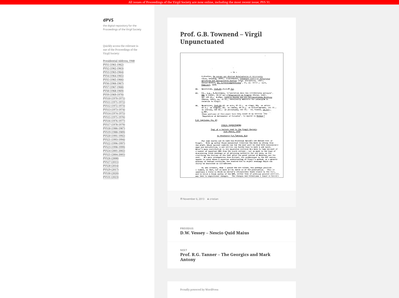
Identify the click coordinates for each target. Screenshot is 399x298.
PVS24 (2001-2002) (114, 151)
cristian (214, 199)
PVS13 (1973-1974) (114, 109)
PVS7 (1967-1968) (113, 87)
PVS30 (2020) (111, 173)
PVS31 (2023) (111, 177)
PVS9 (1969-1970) (113, 94)
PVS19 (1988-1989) (114, 132)
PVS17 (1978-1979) (114, 124)
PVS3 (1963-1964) (113, 72)
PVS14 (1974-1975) (114, 113)
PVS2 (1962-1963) (113, 68)
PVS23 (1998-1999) (114, 147)
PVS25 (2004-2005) (114, 154)
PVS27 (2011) (111, 162)
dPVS (108, 20)
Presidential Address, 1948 (119, 61)
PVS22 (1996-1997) (114, 143)
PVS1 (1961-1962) (113, 64)
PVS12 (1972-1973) (114, 106)
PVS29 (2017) (111, 169)
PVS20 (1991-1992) (114, 136)
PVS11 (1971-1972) (114, 102)
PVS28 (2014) (111, 165)
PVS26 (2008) (111, 158)
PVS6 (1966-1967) (113, 83)
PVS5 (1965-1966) (113, 79)
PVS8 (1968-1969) (113, 91)
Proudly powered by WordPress (199, 289)
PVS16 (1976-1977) (114, 121)
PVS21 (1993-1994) (114, 139)
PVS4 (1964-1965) (113, 76)
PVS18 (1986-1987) (114, 128)
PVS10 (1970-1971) (114, 98)
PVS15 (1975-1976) (114, 117)
